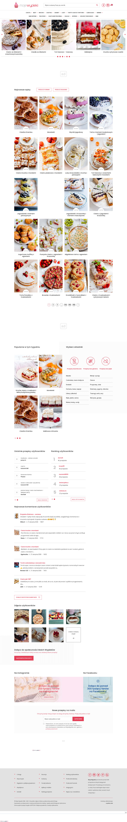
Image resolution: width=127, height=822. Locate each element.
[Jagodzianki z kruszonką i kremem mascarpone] (76, 194)
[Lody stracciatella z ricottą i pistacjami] (76, 153)
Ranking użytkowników (72, 774)
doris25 (60, 458)
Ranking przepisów (46, 792)
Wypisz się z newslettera (73, 792)
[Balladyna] (14, 35)
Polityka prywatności (41, 805)
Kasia (22, 538)
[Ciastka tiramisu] (26, 113)
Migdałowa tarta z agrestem (76, 254)
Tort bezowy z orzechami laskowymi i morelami (101, 174)
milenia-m (62, 491)
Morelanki (51, 132)
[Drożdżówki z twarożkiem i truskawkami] (76, 276)
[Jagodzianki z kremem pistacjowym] (26, 194)
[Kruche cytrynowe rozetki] (39, 35)
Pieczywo (42, 16)
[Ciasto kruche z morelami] (26, 153)
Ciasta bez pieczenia (55, 16)
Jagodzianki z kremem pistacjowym (26, 215)
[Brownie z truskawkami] (51, 276)
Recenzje (44, 774)
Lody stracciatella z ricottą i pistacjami (76, 174)
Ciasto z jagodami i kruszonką (101, 215)
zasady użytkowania (52, 805)
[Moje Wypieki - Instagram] (108, 5)
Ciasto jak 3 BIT (25, 579)
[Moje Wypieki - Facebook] (103, 5)
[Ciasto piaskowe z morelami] (51, 153)
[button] (57, 56)
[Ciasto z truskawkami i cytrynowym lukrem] (101, 276)
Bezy (34, 13)
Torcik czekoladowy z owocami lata (32, 563)
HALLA (22, 522)
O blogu (19, 774)
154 (65, 305)
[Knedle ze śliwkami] (113, 35)
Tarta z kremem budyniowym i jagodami (101, 133)
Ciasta (28, 13)
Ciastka (49, 13)
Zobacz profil (49, 697)
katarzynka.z (63, 483)
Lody (63, 13)
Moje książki (20, 779)
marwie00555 (63, 474)
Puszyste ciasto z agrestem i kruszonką (51, 255)
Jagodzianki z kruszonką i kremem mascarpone (76, 215)
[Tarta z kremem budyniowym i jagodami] (101, 113)
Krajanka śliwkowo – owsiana (30, 514)
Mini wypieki (32, 16)
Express (74, 16)
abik (21, 587)
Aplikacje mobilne (46, 787)
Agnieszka (24, 554)
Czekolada (90, 13)
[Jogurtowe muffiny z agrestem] (26, 235)
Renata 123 (24, 570)
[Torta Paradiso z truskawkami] (26, 276)
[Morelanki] (51, 113)
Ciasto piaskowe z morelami (51, 173)
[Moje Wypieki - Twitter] (98, 775)
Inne (97, 16)
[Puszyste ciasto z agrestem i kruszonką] (51, 235)
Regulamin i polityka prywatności (26, 783)
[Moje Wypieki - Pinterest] (103, 775)
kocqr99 (61, 466)
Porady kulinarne (46, 783)
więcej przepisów (42, 500)
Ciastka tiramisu (26, 132)
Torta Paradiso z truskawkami (26, 296)
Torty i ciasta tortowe (76, 13)
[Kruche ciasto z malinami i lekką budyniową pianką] (26, 371)
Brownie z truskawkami (51, 295)
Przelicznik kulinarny (71, 779)
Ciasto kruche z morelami (26, 173)
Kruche (41, 13)
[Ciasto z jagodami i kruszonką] (101, 194)
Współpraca (20, 787)
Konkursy (44, 779)
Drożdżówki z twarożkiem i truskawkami (76, 296)
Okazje (67, 16)
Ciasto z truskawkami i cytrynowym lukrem (101, 296)
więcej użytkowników (78, 499)
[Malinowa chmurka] (50, 412)
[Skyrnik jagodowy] (76, 113)
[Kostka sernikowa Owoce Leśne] (63, 35)
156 (74, 305)
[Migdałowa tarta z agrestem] (76, 235)
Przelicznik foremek (71, 783)
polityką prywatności (51, 729)
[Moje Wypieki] (26, 7)
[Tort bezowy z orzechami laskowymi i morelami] (101, 153)
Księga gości (69, 787)
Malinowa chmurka (50, 431)
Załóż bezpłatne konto (24, 658)
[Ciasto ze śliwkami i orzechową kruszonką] (88, 35)
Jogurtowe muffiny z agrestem (26, 255)
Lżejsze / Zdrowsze (86, 16)
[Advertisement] (63, 746)
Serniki (99, 13)
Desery (57, 13)
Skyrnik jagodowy (76, 132)
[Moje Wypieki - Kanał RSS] (107, 775)
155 (70, 305)
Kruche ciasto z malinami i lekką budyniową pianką (26, 391)
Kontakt (19, 792)
